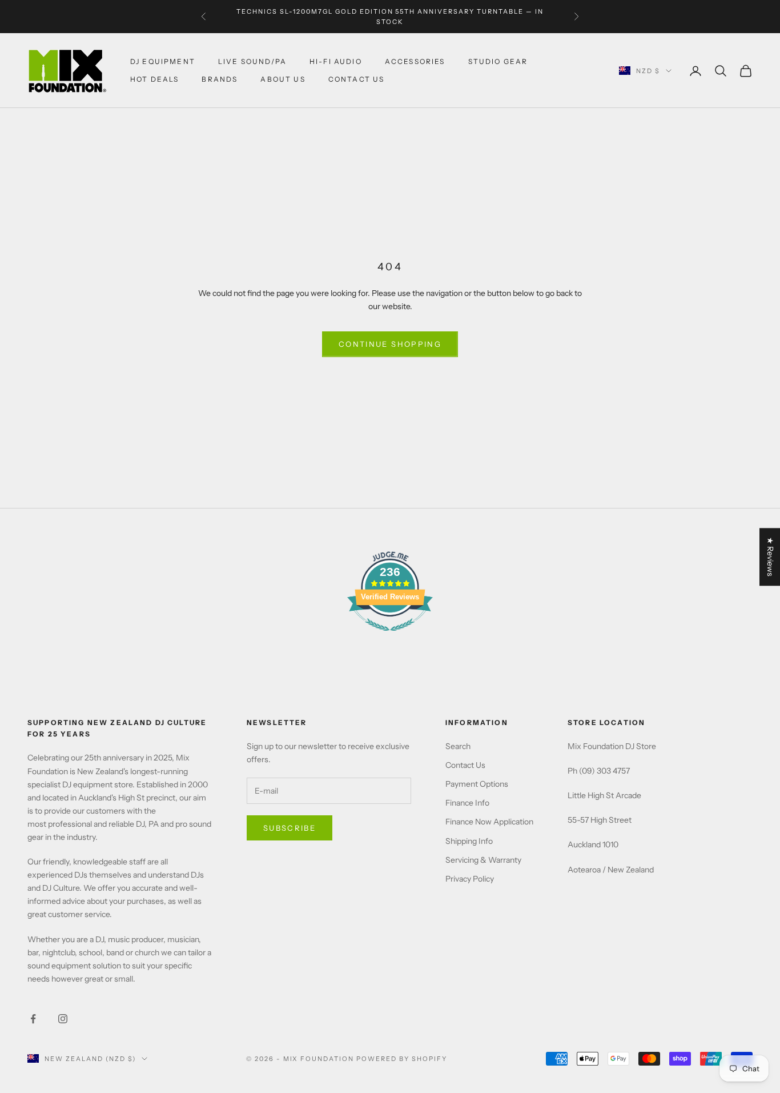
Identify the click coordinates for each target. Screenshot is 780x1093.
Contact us (356, 79)
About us (282, 79)
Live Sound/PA (252, 61)
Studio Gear (498, 61)
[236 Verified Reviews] (390, 637)
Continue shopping (390, 344)
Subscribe (289, 827)
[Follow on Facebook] (33, 1018)
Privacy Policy (469, 879)
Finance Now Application (489, 821)
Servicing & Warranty (483, 860)
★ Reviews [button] (770, 556)
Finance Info (467, 803)
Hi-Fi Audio (335, 61)
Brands (220, 79)
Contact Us (465, 765)
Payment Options (476, 784)
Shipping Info (469, 841)
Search (458, 746)
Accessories (415, 61)
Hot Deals (154, 79)
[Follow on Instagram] (63, 1018)
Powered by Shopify (401, 1059)
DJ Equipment (162, 61)
